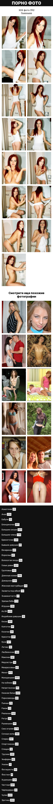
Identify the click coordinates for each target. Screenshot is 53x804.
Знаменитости (10, 596)
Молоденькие (10, 678)
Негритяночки (10, 688)
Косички (7, 632)
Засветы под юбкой (13, 591)
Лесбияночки (10, 652)
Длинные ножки (11, 575)
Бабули (6, 519)
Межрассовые (10, 667)
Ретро (6, 718)
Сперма (7, 739)
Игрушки (8, 606)
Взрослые (8, 555)
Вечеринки (9, 550)
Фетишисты (9, 769)
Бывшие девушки (11, 545)
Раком (6, 708)
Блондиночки (10, 524)
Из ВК (7, 611)
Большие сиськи (12, 529)
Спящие (7, 749)
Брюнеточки (10, 540)
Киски (7, 621)
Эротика (8, 800)
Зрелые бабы (10, 601)
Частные (8, 785)
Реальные (8, 713)
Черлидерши (9, 790)
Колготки (8, 626)
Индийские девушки (13, 616)
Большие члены (11, 535)
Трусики (8, 754)
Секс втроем (10, 729)
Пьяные (7, 703)
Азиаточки (8, 509)
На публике (9, 683)
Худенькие (9, 780)
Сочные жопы (10, 734)
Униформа (8, 759)
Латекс (7, 647)
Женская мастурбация (14, 586)
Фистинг (7, 774)
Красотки (8, 637)
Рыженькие (26, 13)
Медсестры (9, 662)
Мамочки (8, 657)
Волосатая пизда (12, 560)
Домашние (9, 581)
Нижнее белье (11, 693)
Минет (7, 672)
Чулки (7, 795)
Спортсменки (10, 744)
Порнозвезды (10, 698)
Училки (6, 764)
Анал (6, 514)
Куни (6, 642)
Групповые (9, 570)
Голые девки (10, 565)
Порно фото (26, 3)
